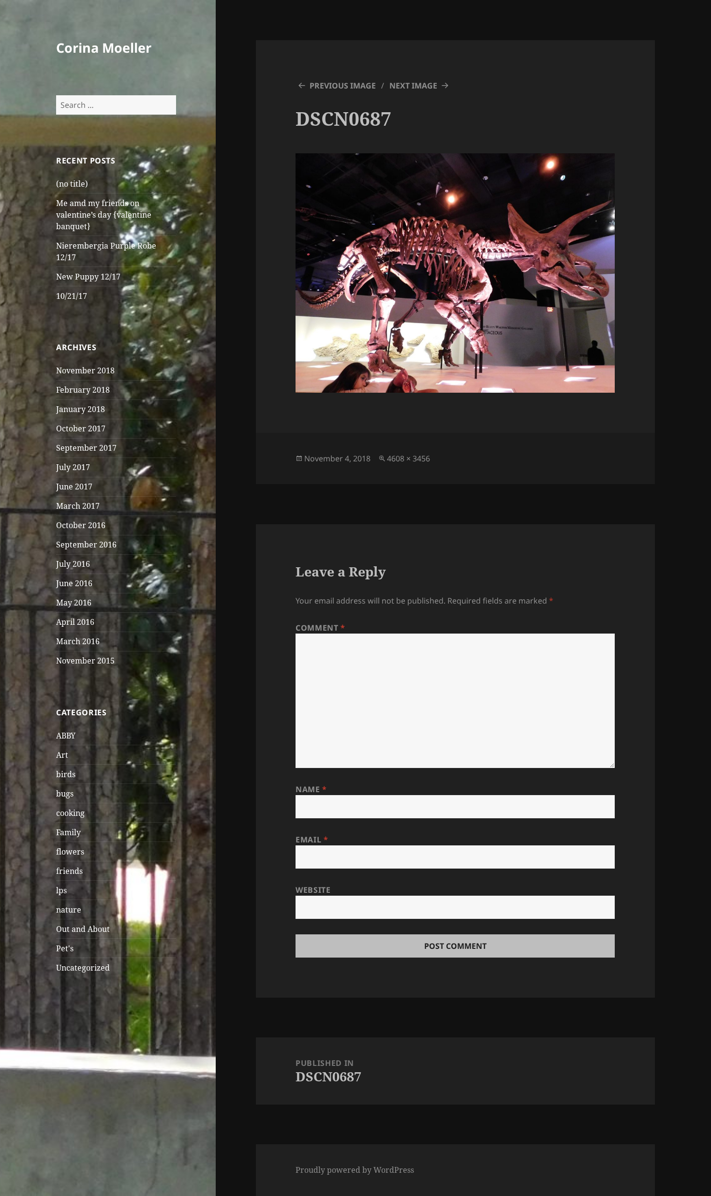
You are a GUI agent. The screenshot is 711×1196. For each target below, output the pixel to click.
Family (68, 832)
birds (65, 774)
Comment (320, 627)
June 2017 (74, 486)
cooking (70, 813)
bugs (65, 793)
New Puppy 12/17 (88, 276)
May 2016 (73, 602)
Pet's (65, 948)
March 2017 (78, 506)
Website (313, 890)
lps (61, 890)
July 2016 (73, 564)
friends (69, 871)
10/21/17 (71, 296)
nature (68, 909)
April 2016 (75, 622)
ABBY (65, 735)
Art (62, 755)
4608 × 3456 (408, 458)
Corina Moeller (103, 48)
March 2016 (78, 641)
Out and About (83, 929)
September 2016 (86, 544)
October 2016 (80, 525)
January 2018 (80, 409)
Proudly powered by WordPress (355, 1170)
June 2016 (74, 583)
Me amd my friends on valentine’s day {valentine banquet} (103, 215)
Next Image (413, 85)
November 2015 (85, 660)
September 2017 (86, 448)
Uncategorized (83, 967)
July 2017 (73, 467)
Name (311, 789)
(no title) (72, 183)
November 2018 (85, 370)
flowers (70, 851)
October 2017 (80, 428)
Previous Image (343, 85)
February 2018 (83, 389)
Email (312, 839)
